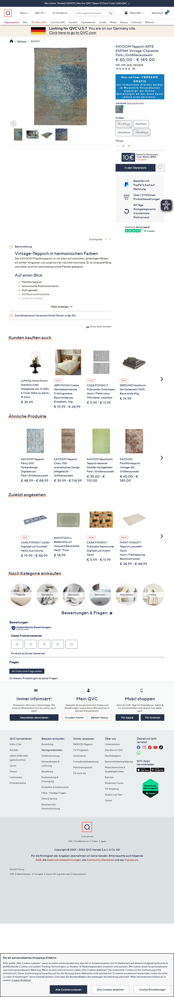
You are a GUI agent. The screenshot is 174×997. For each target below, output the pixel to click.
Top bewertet (88, 22)
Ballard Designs (24, 874)
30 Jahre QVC (39, 22)
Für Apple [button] (127, 717)
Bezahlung (47, 771)
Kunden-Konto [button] (74, 717)
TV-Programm (81, 749)
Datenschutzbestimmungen (64, 860)
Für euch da (79, 773)
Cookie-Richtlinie (21, 980)
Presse (13, 771)
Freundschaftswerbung (85, 761)
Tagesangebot (11, 22)
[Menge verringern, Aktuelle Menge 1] (118, 146)
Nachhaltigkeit (113, 755)
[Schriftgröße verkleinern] (110, 239)
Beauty (124, 22)
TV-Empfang (112, 788)
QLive (13, 765)
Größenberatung (50, 755)
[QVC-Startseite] (11, 41)
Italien (95, 841)
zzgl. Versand (135, 64)
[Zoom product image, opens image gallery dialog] (13, 124)
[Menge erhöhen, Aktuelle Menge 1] (129, 146)
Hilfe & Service (49, 798)
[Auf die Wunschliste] (160, 168)
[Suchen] (111, 13)
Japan (103, 841)
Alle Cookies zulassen (68, 989)
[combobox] (90, 13)
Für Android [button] (152, 717)
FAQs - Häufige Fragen (53, 792)
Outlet (108, 800)
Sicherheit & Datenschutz (55, 787)
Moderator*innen (114, 782)
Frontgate (38, 874)
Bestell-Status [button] (99, 717)
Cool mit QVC (57, 22)
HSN (12, 874)
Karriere (109, 777)
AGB (38, 860)
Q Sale (102, 22)
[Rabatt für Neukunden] (140, 156)
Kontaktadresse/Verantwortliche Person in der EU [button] (45, 315)
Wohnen (149, 22)
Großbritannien (82, 841)
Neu (25, 22)
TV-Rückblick (59, 12)
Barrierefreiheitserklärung (119, 761)
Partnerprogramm (82, 767)
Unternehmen (112, 744)
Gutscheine (79, 755)
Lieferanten (16, 777)
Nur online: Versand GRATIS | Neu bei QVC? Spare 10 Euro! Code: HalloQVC (86, 3)
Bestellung (47, 744)
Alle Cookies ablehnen (110, 989)
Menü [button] (23, 12)
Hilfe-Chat (15, 744)
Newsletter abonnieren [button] (34, 717)
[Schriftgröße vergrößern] (106, 239)
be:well (73, 22)
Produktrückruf (18, 782)
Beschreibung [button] (23, 246)
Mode (113, 22)
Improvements (79, 874)
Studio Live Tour (113, 794)
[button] (131, 13)
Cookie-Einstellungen (152, 989)
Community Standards (100, 860)
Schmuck (136, 22)
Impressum (131, 860)
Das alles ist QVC (114, 749)
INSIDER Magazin (83, 744)
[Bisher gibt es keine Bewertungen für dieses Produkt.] (124, 69)
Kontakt (14, 749)
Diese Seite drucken (100, 326)
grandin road (64, 874)
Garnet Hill (51, 874)
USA (70, 841)
